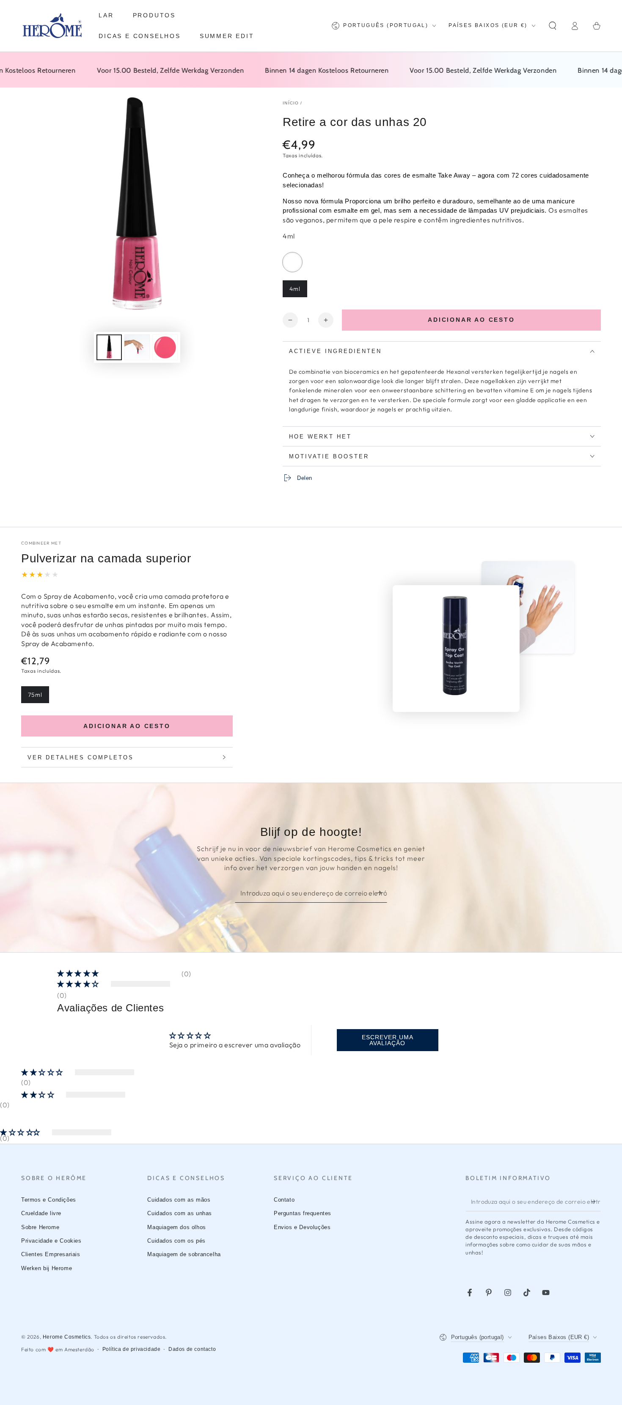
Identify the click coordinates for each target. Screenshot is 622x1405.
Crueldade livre (41, 1213)
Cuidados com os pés (176, 1241)
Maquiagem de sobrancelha (183, 1254)
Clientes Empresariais (50, 1254)
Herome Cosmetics (67, 1337)
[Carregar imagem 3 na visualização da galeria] (165, 347)
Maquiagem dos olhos (176, 1227)
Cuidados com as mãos (178, 1200)
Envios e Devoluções (302, 1227)
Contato (284, 1200)
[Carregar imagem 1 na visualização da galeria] (109, 347)
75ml (38, 697)
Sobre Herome (40, 1227)
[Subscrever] (382, 893)
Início (291, 103)
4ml (298, 291)
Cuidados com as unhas (179, 1213)
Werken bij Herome (46, 1268)
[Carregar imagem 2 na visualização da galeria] (137, 347)
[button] (553, 25)
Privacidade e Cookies (51, 1241)
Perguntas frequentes (302, 1213)
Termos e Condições (48, 1200)
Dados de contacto (192, 1349)
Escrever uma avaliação (387, 1040)
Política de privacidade (131, 1349)
